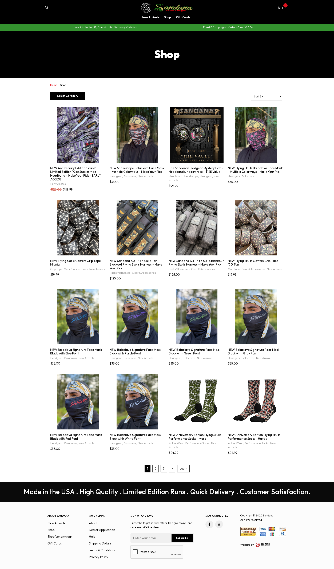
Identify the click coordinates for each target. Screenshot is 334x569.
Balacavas (130, 176)
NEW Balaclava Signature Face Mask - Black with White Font (136, 436)
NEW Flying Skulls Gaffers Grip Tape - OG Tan (254, 262)
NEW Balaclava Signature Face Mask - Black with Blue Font (77, 351)
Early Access (58, 183)
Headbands (176, 176)
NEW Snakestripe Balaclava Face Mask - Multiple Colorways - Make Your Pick (137, 170)
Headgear (116, 176)
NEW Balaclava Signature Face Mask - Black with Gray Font (255, 351)
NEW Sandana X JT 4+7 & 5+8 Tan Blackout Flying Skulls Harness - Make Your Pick (136, 264)
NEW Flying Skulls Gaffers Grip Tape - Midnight (76, 262)
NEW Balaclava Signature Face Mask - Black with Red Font (77, 436)
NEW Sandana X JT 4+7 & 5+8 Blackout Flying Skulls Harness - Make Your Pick (196, 262)
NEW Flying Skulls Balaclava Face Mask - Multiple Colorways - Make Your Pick (255, 170)
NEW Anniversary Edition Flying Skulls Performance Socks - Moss (195, 436)
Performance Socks (197, 443)
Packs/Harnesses (120, 272)
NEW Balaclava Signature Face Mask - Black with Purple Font (136, 351)
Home (53, 85)
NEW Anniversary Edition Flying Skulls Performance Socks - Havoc (254, 436)
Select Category (67, 95)
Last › (183, 469)
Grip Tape (56, 269)
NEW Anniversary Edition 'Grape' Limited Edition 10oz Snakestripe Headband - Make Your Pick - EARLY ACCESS (75, 173)
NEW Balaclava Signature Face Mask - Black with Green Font (195, 351)
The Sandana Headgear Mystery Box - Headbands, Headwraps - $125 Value (196, 170)
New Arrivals (145, 176)
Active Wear (176, 443)
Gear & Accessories (76, 269)
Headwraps (191, 176)
